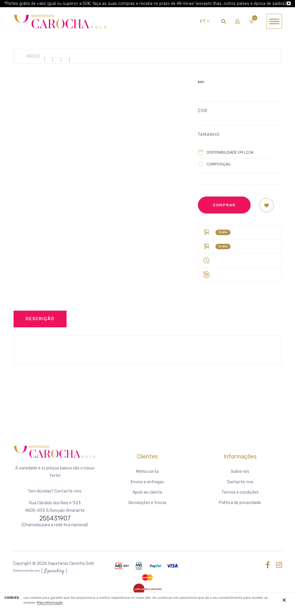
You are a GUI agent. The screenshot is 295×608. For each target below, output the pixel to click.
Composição (218, 164)
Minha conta (147, 471)
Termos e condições (240, 492)
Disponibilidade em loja (230, 152)
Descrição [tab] (40, 318)
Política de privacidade (240, 502)
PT (203, 21)
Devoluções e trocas (147, 502)
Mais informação (50, 603)
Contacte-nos (240, 481)
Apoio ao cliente (147, 492)
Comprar (224, 205)
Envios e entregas (147, 481)
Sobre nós (240, 471)
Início (34, 56)
